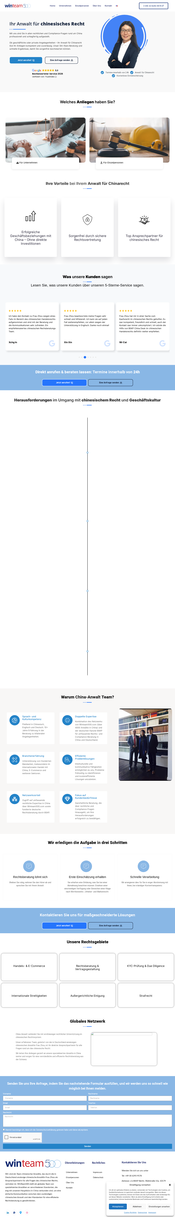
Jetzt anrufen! (24, 60)
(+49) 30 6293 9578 (152, 6)
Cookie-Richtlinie (130, 1212)
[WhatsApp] (14, 1212)
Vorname (7, 1094)
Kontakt (108, 6)
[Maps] (20, 1212)
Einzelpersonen (82, 6)
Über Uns (97, 6)
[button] (170, 1185)
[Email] (27, 1212)
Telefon (91, 1103)
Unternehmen (65, 6)
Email (5, 1103)
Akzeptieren (117, 1206)
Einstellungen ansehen (159, 1206)
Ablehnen (137, 1206)
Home (52, 6)
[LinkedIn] (7, 1212)
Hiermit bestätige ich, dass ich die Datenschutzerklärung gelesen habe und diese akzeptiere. (46, 1129)
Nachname (93, 1094)
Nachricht (7, 1113)
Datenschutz (142, 1212)
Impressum (152, 1212)
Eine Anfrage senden (60, 60)
